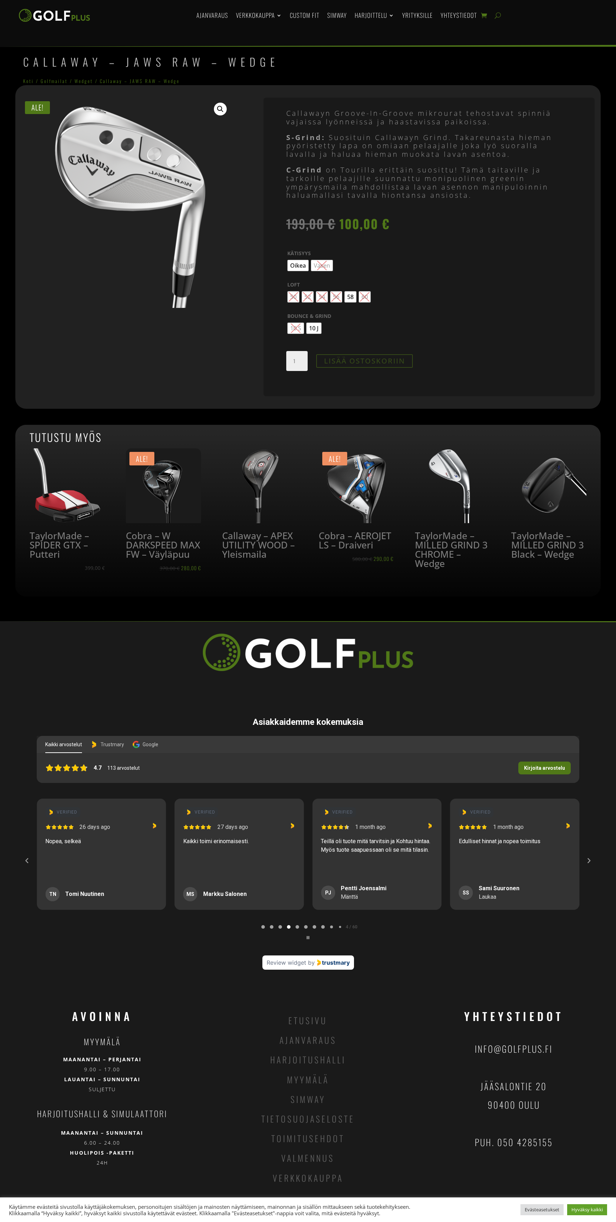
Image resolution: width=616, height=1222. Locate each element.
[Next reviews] (589, 860)
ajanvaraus (308, 1039)
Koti (28, 81)
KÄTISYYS (299, 253)
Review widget (286, 962)
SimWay (337, 15)
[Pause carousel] (308, 937)
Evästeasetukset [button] (542, 1209)
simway (308, 1099)
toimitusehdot (308, 1138)
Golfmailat (54, 81)
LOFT (293, 284)
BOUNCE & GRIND (309, 316)
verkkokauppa (308, 1177)
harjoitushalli (308, 1059)
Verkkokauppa (255, 15)
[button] (220, 109)
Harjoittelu (371, 15)
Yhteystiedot (459, 15)
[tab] (263, 927)
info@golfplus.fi (514, 1048)
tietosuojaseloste (308, 1118)
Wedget (84, 81)
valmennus (307, 1157)
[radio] (298, 265)
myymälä (308, 1079)
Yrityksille (417, 15)
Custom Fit (304, 15)
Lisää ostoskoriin (364, 361)
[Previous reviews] (27, 860)
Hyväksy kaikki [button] (587, 1209)
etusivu (307, 1020)
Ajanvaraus (212, 15)
